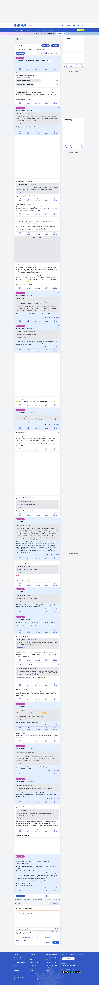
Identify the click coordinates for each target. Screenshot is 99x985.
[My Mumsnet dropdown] (83, 25)
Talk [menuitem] (15, 30)
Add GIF (49, 937)
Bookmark (55, 103)
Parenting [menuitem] (33, 965)
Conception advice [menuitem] (51, 962)
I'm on (81, 66)
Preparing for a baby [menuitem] (51, 965)
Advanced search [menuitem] (56, 42)
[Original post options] (58, 57)
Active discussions (67, 25)
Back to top (56, 903)
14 (56, 53)
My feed (65, 66)
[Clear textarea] (27, 929)
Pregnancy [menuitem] (22, 30)
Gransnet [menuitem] (32, 954)
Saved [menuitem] (45, 42)
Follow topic (45, 45)
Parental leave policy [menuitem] (20, 973)
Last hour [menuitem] (49, 42)
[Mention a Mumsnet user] (56, 929)
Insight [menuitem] (16, 965)
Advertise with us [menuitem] (19, 957)
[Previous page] (41, 53)
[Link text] (25, 929)
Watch (54, 69)
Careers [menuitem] (16, 970)
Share (46, 69)
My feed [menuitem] (20, 42)
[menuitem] (63, 965)
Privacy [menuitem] (34, 982)
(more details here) (70, 979)
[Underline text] (19, 929)
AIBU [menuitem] (31, 957)
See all (57, 65)
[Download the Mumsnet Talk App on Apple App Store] (66, 972)
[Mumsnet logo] (20, 25)
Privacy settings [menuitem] (41, 982)
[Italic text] (23, 929)
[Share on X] (19, 903)
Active (76, 66)
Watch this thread (21, 940)
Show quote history (21, 123)
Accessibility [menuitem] (48, 982)
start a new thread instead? (25, 913)
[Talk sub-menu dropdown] (21, 39)
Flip (26, 53)
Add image (27, 937)
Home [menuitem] (38, 30)
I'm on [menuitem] (24, 42)
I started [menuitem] (28, 42)
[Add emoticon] (58, 929)
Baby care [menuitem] (48, 970)
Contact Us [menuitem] (20, 982)
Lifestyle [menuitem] (44, 30)
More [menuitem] (58, 30)
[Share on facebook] (15, 903)
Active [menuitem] (16, 42)
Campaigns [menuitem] (17, 968)
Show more (18, 63)
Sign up (80, 30)
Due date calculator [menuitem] (51, 960)
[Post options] (58, 90)
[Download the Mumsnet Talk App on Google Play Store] (76, 972)
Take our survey (61, 33)
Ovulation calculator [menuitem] (51, 957)
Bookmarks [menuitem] (40, 42)
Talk (16, 39)
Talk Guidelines (54, 932)
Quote (20, 69)
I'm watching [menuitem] (34, 42)
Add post (37, 69)
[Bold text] (17, 929)
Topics (71, 66)
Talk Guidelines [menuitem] (56, 982)
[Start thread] (78, 25)
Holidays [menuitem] (51, 30)
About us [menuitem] (16, 954)
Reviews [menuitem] (32, 970)
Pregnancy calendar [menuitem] (51, 954)
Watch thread (20, 53)
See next (53, 129)
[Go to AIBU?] (16, 45)
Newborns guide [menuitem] (50, 968)
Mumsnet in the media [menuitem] (20, 960)
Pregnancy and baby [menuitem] (35, 962)
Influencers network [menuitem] (20, 962)
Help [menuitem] (15, 982)
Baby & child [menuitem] (30, 30)
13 (54, 53)
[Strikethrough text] (21, 929)
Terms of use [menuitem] (28, 982)
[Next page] (58, 53)
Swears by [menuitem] (33, 973)
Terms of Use (39, 932)
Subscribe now (68, 959)
